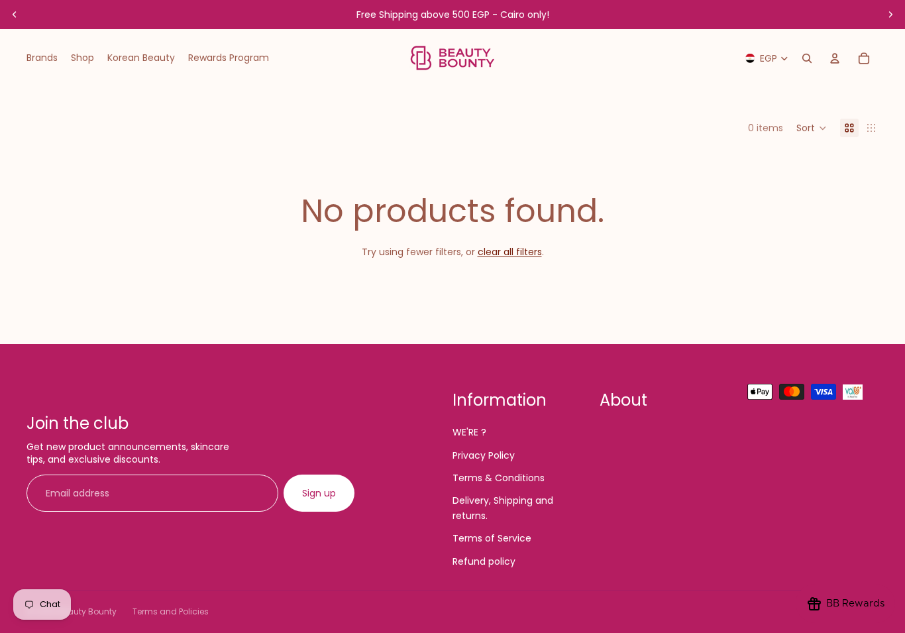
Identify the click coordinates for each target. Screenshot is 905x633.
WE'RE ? (469, 432)
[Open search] (807, 58)
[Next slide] (890, 14)
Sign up (319, 493)
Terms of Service (491, 538)
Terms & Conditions (498, 478)
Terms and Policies (171, 611)
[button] (811, 128)
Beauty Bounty (87, 611)
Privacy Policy (483, 455)
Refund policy (483, 561)
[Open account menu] (834, 58)
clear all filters (510, 252)
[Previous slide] (14, 14)
